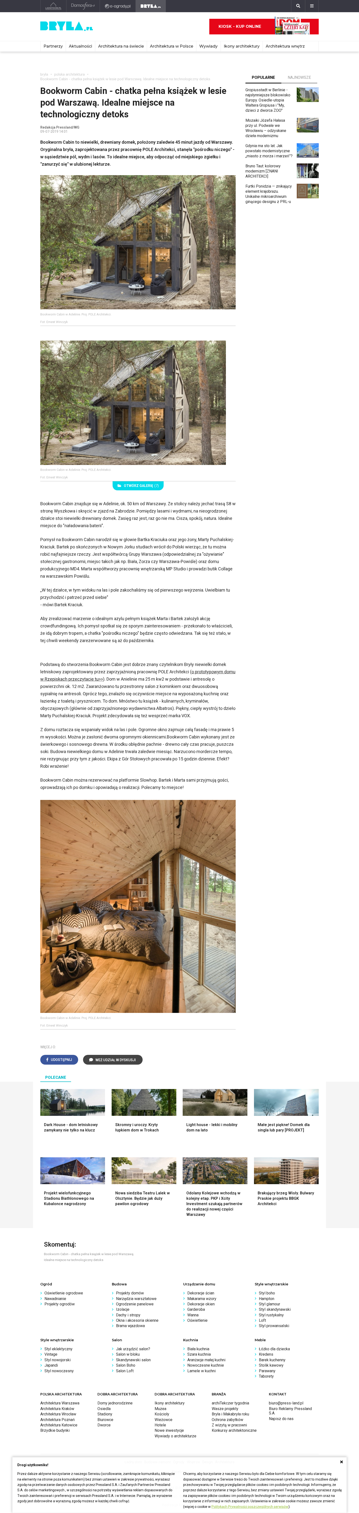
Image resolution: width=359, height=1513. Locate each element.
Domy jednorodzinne (115, 1403)
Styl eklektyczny (58, 1349)
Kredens (266, 1354)
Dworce (104, 1425)
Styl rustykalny (271, 1315)
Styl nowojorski (57, 1360)
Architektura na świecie (121, 46)
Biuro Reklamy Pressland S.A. (290, 1410)
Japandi (51, 1365)
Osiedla (104, 1408)
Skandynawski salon (133, 1360)
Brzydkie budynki (55, 1430)
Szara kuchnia (199, 1354)
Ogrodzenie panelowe (135, 1304)
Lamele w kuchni (201, 1371)
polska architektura (69, 74)
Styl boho (267, 1293)
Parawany (267, 1371)
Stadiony (104, 1414)
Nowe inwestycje (169, 1430)
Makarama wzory (201, 1298)
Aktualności (80, 46)
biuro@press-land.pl (286, 1403)
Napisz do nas (281, 1418)
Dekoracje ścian (200, 1293)
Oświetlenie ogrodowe (63, 1293)
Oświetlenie (197, 1320)
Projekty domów (130, 1293)
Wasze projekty (225, 1408)
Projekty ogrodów (59, 1304)
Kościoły (162, 1414)
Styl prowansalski (274, 1325)
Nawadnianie (55, 1298)
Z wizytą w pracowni (229, 1425)
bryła (44, 74)
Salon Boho (125, 1365)
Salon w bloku (128, 1354)
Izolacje (122, 1309)
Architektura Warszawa (59, 1403)
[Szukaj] (298, 6)
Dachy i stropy (128, 1315)
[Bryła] (151, 6)
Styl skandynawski (275, 1309)
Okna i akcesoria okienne (137, 1320)
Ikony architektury (242, 46)
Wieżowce (163, 1419)
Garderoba (196, 1309)
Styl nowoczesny (59, 1371)
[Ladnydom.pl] (53, 6)
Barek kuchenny (272, 1360)
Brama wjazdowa (130, 1325)
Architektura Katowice (58, 1425)
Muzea (160, 1408)
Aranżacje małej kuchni (206, 1360)
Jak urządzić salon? (133, 1349)
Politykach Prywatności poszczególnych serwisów (249, 1507)
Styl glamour (269, 1304)
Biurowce (105, 1419)
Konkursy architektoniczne (234, 1430)
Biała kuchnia (198, 1349)
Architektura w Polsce (171, 46)
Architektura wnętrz (285, 46)
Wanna (193, 1315)
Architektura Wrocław (58, 1414)
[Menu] (311, 6)
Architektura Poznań (57, 1419)
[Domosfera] (83, 6)
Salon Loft (125, 1371)
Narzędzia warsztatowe (136, 1298)
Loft (262, 1320)
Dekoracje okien (201, 1304)
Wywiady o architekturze (175, 1436)
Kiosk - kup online (240, 26)
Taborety (266, 1376)
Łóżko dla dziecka (274, 1349)
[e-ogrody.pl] (118, 6)
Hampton (266, 1298)
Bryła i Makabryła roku (230, 1414)
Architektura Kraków (57, 1408)
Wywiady (208, 46)
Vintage (50, 1354)
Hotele (160, 1425)
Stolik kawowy (271, 1365)
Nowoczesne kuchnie (205, 1365)
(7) (141, 486)
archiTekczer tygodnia (230, 1403)
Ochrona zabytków (227, 1419)
